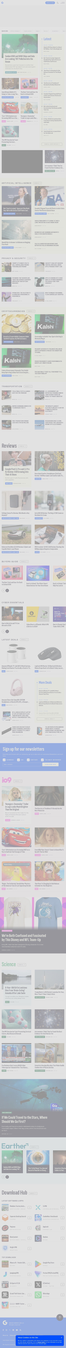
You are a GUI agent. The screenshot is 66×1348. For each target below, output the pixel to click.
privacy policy (41, 1342)
